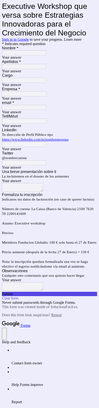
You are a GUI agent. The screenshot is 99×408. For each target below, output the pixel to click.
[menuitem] (54, 356)
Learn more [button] (72, 39)
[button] (49, 294)
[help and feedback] (4, 334)
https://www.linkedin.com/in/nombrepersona (35, 139)
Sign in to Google (15, 39)
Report (56, 315)
